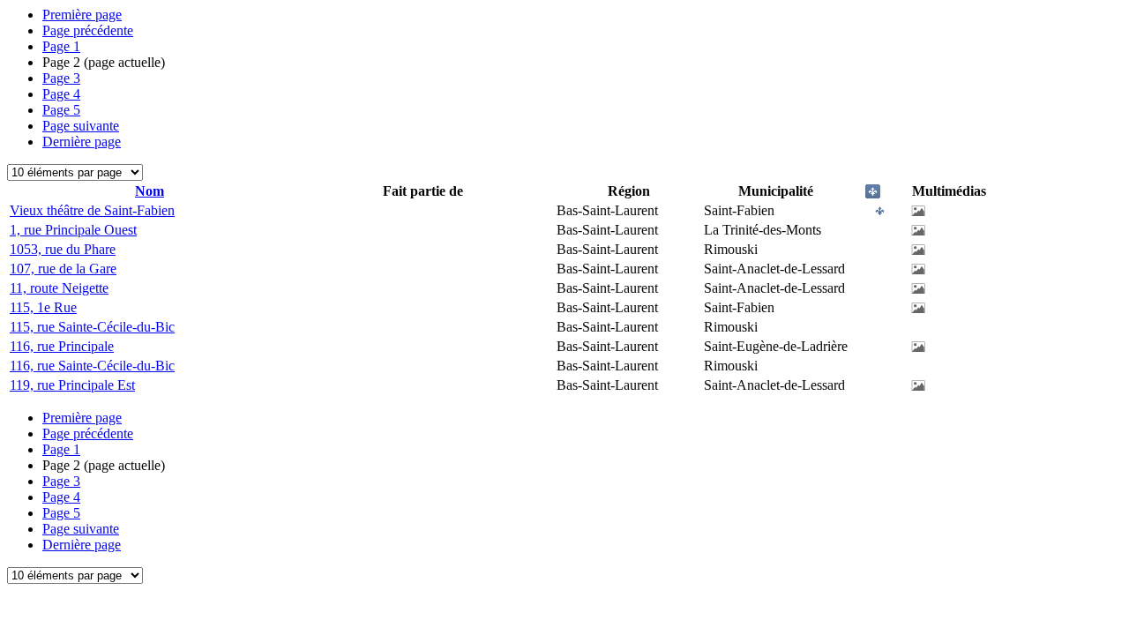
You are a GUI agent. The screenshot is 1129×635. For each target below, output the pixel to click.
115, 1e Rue (43, 307)
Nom (149, 190)
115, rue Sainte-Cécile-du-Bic (92, 326)
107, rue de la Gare (63, 268)
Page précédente (87, 30)
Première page (82, 14)
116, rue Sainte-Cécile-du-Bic (92, 365)
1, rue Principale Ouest (73, 229)
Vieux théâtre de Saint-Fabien (92, 210)
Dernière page (81, 141)
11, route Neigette (59, 287)
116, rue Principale (62, 346)
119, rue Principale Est (72, 384)
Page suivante (80, 125)
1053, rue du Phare (63, 249)
